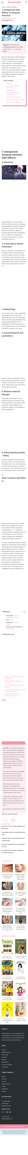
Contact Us (4, 1057)
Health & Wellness (11, 7)
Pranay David (13, 18)
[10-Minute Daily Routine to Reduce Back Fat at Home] (20, 919)
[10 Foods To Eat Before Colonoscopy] (7, 946)
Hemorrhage (9, 90)
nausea (13, 530)
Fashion (4, 1086)
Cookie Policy (5, 1067)
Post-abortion (10, 628)
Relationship (5, 1088)
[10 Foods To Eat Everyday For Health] (20, 1009)
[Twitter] (7, 1112)
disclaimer (13, 49)
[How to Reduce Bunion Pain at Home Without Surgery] (20, 885)
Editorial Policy (5, 1062)
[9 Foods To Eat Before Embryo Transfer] (20, 946)
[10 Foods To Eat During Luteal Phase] (7, 988)
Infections (9, 83)
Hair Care (4, 1081)
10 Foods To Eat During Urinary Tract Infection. (7, 1020)
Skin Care (4, 1079)
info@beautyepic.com (7, 1118)
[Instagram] (2, 1112)
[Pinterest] (10, 1112)
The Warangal (5, 1103)
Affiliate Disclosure (6, 1052)
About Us (4, 1049)
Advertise (4, 1059)
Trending (4, 1091)
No (13, 820)
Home (3, 7)
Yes (5, 820)
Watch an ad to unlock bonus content (13, 743)
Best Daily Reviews (6, 1105)
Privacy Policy (5, 1054)
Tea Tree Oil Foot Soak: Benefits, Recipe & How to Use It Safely (7, 894)
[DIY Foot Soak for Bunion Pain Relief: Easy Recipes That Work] (20, 901)
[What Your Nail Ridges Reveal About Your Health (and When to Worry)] (7, 901)
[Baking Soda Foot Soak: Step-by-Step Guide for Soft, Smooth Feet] (7, 919)
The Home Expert (6, 1101)
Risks (12, 620)
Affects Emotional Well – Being (15, 99)
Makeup (4, 1076)
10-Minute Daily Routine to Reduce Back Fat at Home (20, 927)
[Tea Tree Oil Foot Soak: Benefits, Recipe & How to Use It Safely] (7, 885)
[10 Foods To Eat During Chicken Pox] (20, 967)
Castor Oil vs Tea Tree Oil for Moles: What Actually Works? (7, 876)
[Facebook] (4, 1112)
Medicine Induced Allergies (13, 97)
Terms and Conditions (7, 1064)
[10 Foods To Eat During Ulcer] (20, 988)
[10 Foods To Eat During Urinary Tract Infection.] (7, 1009)
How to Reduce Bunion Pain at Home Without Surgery (20, 894)
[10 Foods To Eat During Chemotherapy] (7, 967)
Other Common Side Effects (14, 102)
